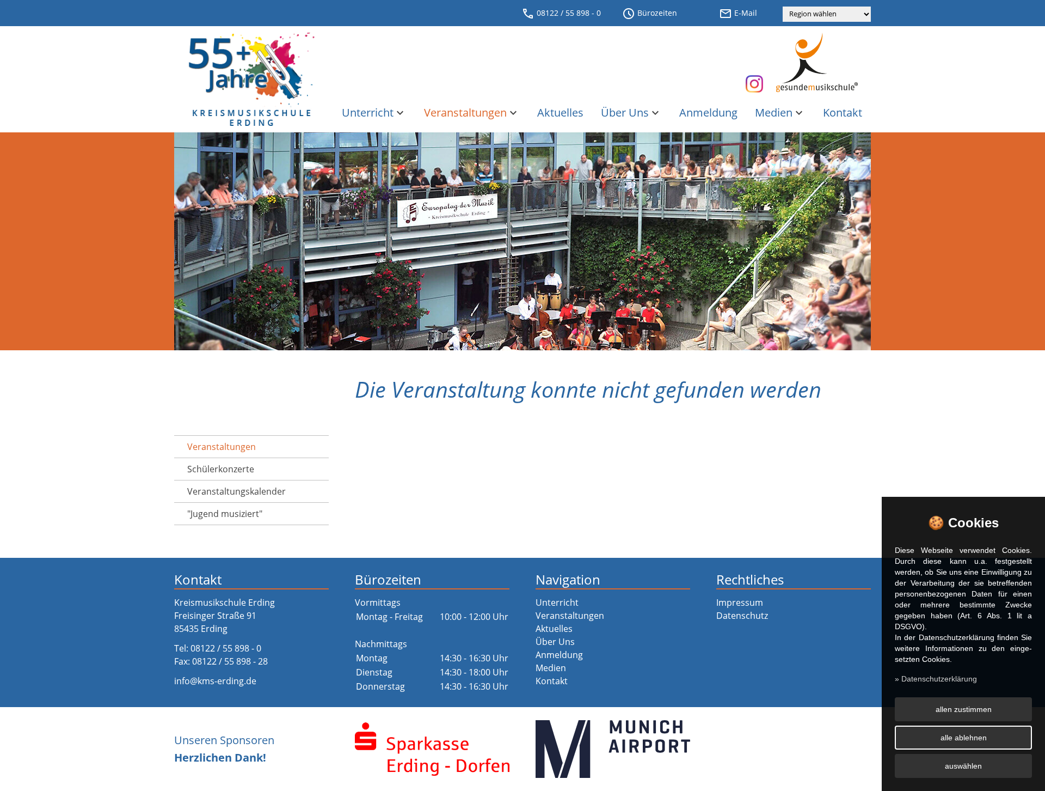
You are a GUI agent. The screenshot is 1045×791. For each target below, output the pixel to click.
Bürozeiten (649, 13)
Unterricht (374, 112)
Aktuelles (560, 112)
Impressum (739, 603)
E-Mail (738, 13)
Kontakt (842, 112)
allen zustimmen (964, 709)
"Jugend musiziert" (224, 514)
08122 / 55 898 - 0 (561, 13)
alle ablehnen (964, 737)
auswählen (963, 766)
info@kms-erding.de (215, 681)
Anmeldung (708, 112)
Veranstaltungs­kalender (236, 491)
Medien (780, 112)
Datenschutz (742, 616)
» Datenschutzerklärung (936, 678)
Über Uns (631, 112)
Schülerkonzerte (220, 469)
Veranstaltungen (472, 112)
